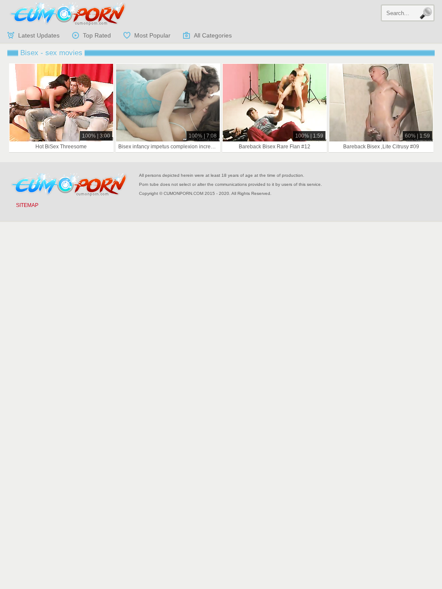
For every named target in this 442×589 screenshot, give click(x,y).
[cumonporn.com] (67, 13)
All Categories (213, 35)
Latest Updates (39, 35)
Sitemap (27, 205)
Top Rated (97, 35)
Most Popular (152, 35)
